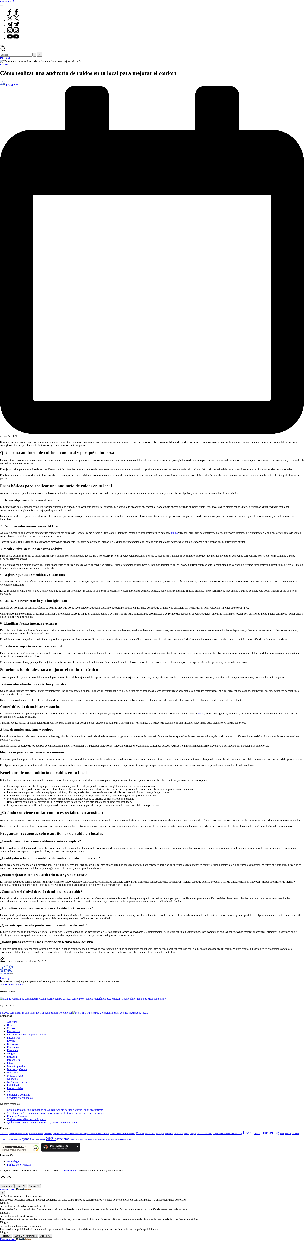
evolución (169, 1134)
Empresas (5, 64)
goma (201, 713)
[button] (34, 55)
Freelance (12, 1050)
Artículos (12, 1021)
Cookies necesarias (14, 1196)
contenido (48, 1134)
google (11, 1053)
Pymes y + (6, 978)
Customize (6, 1186)
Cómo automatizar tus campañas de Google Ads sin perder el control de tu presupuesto (55, 1109)
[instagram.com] (13, 31)
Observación (34, 1206)
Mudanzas (12, 1072)
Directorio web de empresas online (26, 1034)
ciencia (12, 1134)
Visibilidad (122, 1139)
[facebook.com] (13, 13)
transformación (104, 1139)
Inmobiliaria (13, 1059)
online (2, 1139)
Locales (257, 1134)
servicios (62, 1139)
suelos (174, 532)
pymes (26, 1139)
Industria (12, 1056)
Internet (11, 1063)
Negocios (12, 1078)
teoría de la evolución (88, 1139)
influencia (227, 1134)
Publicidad (13, 1085)
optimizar (10, 1139)
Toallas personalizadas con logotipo (26, 1119)
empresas (130, 1133)
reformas (35, 1139)
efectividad (104, 1134)
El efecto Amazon (17, 1116)
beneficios (4, 1134)
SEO (51, 1138)
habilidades (201, 1134)
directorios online (65, 1134)
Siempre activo (33, 1196)
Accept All (34, 1186)
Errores (140, 1133)
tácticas (114, 1139)
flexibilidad (178, 1134)
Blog (9, 1024)
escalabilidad (150, 1134)
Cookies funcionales (15, 1206)
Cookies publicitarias (15, 1225)
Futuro (186, 1134)
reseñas (42, 1139)
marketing (269, 1132)
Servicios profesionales (20, 1097)
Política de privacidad (19, 1164)
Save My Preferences (26, 1235)
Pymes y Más (7, 1)
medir (282, 1134)
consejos (39, 1134)
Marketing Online (17, 1069)
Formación (13, 1047)
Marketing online (16, 1066)
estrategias (160, 1134)
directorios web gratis (82, 1134)
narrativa (295, 1134)
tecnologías (74, 1139)
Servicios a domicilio (18, 1094)
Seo (9, 1091)
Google (193, 1134)
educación (95, 1134)
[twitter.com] (13, 20)
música (288, 1134)
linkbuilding (237, 1134)
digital (55, 1134)
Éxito (129, 1139)
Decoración (13, 1031)
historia (209, 1134)
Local (248, 1132)
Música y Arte (15, 1075)
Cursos (11, 1028)
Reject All (21, 1186)
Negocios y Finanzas (18, 1082)
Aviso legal (13, 1161)
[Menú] (1, 5)
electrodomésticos (117, 1134)
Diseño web (13, 1037)
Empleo (11, 1040)
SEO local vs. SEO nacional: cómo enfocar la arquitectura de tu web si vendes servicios (55, 1112)
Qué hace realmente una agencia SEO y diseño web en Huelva (42, 1122)
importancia (218, 1134)
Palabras (17, 1139)
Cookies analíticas (14, 1216)
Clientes (32, 1134)
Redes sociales (15, 1088)
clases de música (21, 1134)
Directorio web (69, 1170)
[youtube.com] (13, 38)
